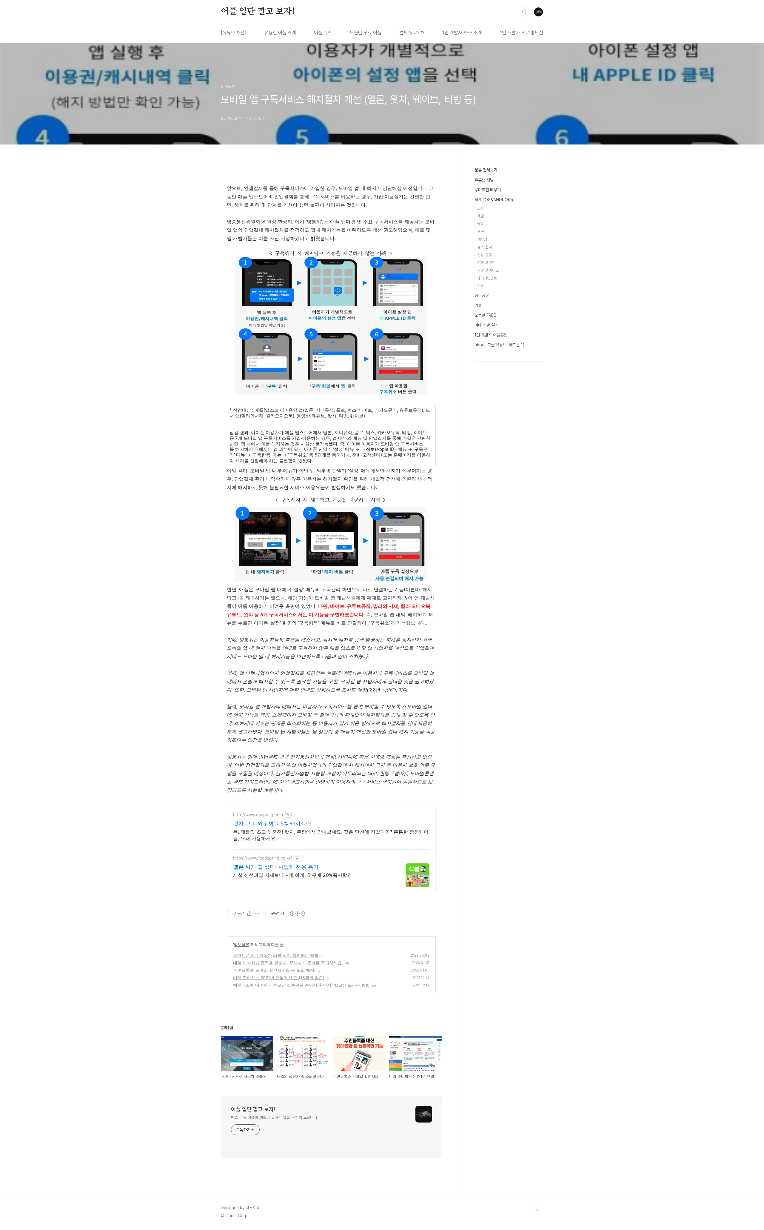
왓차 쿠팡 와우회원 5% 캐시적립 (272, 823)
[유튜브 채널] (234, 33)
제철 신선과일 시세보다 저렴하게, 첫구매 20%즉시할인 (292, 875)
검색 (524, 11)
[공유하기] (249, 913)
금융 (480, 224)
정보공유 (241, 944)
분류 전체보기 (486, 169)
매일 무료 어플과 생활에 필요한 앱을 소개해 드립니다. (274, 1117)
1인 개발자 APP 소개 (462, 33)
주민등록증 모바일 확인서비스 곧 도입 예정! (274, 970)
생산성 (482, 239)
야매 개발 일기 (486, 325)
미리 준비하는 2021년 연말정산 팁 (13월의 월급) (278, 977)
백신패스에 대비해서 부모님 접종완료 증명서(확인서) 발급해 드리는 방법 (301, 985)
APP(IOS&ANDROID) (494, 199)
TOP (538, 1210)
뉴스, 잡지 (484, 247)
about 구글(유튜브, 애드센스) (499, 344)
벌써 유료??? (411, 33)
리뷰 (478, 305)
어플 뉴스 (323, 33)
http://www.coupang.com (258, 814)
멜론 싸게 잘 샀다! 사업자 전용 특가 (276, 867)
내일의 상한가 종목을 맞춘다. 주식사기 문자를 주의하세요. (288, 962)
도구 (480, 231)
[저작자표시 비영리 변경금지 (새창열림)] (297, 913)
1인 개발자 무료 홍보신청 (523, 33)
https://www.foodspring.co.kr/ (262, 857)
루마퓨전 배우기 (488, 189)
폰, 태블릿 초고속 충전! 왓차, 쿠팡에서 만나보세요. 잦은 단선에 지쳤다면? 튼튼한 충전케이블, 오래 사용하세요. (331, 835)
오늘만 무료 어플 (365, 33)
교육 (480, 208)
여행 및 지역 (486, 262)
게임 (480, 216)
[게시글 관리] (257, 913)
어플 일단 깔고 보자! (258, 11)
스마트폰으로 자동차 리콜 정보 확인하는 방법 (275, 955)
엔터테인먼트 (487, 278)
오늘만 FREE (485, 315)
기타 (480, 286)
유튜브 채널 (484, 180)
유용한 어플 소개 (280, 33)
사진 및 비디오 (488, 270)
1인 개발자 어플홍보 (491, 335)
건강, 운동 (484, 255)
